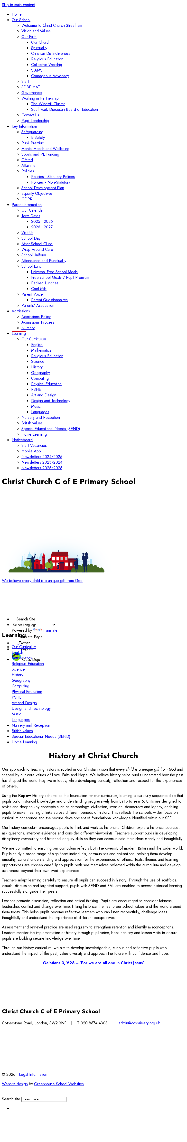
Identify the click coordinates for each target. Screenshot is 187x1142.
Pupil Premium (33, 143)
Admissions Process (37, 322)
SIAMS (36, 70)
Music (36, 406)
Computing (40, 378)
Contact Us (30, 115)
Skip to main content (18, 5)
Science (37, 361)
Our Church (40, 42)
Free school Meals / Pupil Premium (60, 277)
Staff (25, 81)
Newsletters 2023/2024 (41, 462)
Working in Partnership (40, 98)
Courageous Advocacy (50, 76)
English (37, 344)
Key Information (24, 126)
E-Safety (38, 137)
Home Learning (34, 434)
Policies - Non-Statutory (50, 182)
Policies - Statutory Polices (53, 176)
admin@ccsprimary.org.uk (139, 1023)
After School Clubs (37, 244)
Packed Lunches (44, 283)
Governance (31, 92)
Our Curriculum (33, 339)
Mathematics (41, 350)
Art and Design (43, 395)
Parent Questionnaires (49, 300)
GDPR (26, 199)
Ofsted (27, 160)
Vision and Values (36, 31)
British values (32, 423)
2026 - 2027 (42, 227)
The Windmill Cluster (48, 104)
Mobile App (31, 451)
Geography (40, 372)
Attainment (29, 165)
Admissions (21, 311)
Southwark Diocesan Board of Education (64, 109)
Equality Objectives (37, 193)
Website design (15, 1084)
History (37, 367)
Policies (27, 171)
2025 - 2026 (42, 221)
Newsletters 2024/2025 (41, 456)
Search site (11, 1099)
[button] (14, 618)
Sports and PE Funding (40, 154)
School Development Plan (42, 188)
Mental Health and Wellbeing (45, 148)
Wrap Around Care (37, 249)
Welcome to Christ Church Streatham (51, 25)
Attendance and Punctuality (43, 260)
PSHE (36, 389)
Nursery (28, 328)
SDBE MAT (30, 87)
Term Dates (30, 216)
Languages (40, 412)
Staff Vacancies (34, 445)
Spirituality (39, 48)
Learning (19, 333)
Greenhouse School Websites (59, 1084)
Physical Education (46, 384)
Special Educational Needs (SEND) (50, 428)
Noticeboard (22, 440)
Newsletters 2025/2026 (41, 468)
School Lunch (32, 266)
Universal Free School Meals (54, 272)
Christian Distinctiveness (50, 53)
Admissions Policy (36, 316)
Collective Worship (46, 64)
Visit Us (27, 232)
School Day (30, 238)
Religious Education (47, 59)
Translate (50, 630)
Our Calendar (32, 210)
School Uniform (33, 255)
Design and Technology (50, 400)
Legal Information (33, 1074)
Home (17, 14)
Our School (21, 20)
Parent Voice (32, 294)
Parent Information (27, 204)
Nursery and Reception (40, 417)
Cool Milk (39, 288)
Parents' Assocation (37, 305)
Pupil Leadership (35, 120)
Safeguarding (32, 132)
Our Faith (29, 36)
